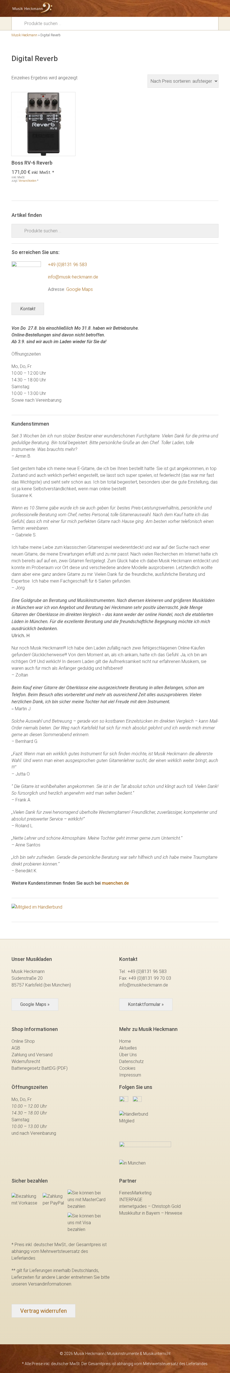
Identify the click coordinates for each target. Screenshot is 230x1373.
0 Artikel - (205, 8)
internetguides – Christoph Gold (150, 1206)
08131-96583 (175, 8)
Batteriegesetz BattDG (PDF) (40, 1068)
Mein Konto (195, 8)
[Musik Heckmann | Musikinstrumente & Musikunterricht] (33, 8)
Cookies (127, 1068)
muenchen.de (115, 883)
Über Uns (128, 1054)
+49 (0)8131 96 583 (67, 264)
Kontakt (27, 308)
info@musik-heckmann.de (73, 277)
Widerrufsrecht (26, 1061)
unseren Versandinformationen (41, 1284)
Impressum (130, 1075)
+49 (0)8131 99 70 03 (149, 978)
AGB (16, 1048)
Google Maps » (35, 1004)
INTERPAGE (130, 1199)
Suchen (20, 23)
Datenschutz (131, 1061)
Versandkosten (27, 180)
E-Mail (185, 8)
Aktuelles (128, 1048)
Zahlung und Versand (32, 1054)
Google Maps (79, 289)
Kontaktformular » (146, 1004)
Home (125, 1041)
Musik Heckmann (24, 35)
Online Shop (23, 1041)
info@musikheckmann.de (143, 985)
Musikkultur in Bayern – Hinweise (150, 1213)
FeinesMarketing (135, 1193)
